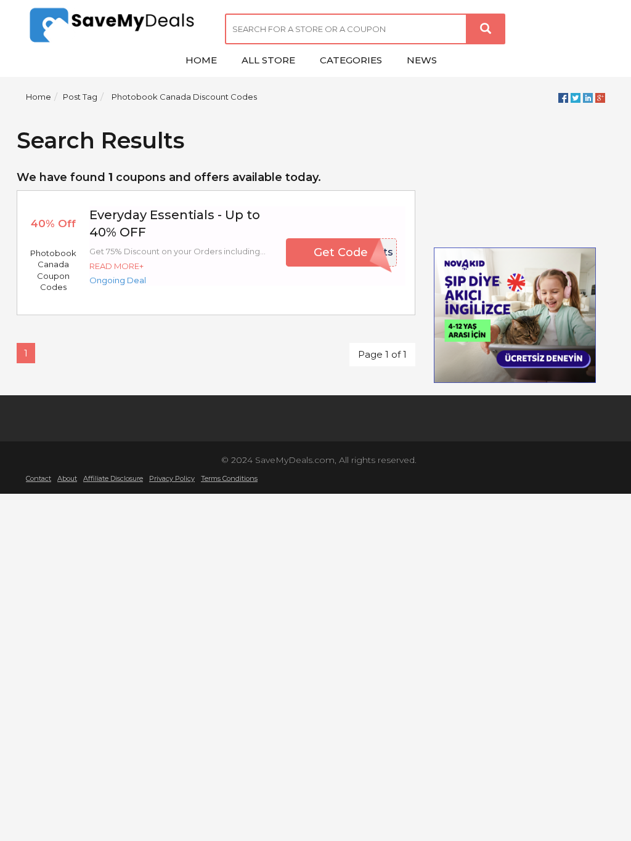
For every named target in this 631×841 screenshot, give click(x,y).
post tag (80, 97)
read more (114, 266)
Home (38, 97)
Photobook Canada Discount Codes (184, 97)
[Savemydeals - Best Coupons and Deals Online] (116, 26)
